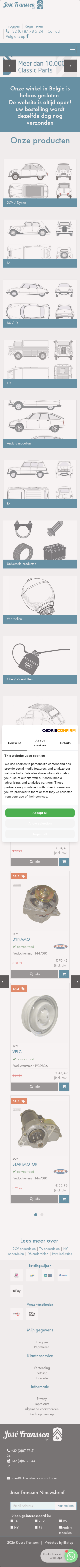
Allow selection (40, 823)
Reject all (40, 834)
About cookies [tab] (40, 743)
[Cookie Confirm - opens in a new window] (59, 730)
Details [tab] (65, 743)
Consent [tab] (14, 743)
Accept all (40, 813)
